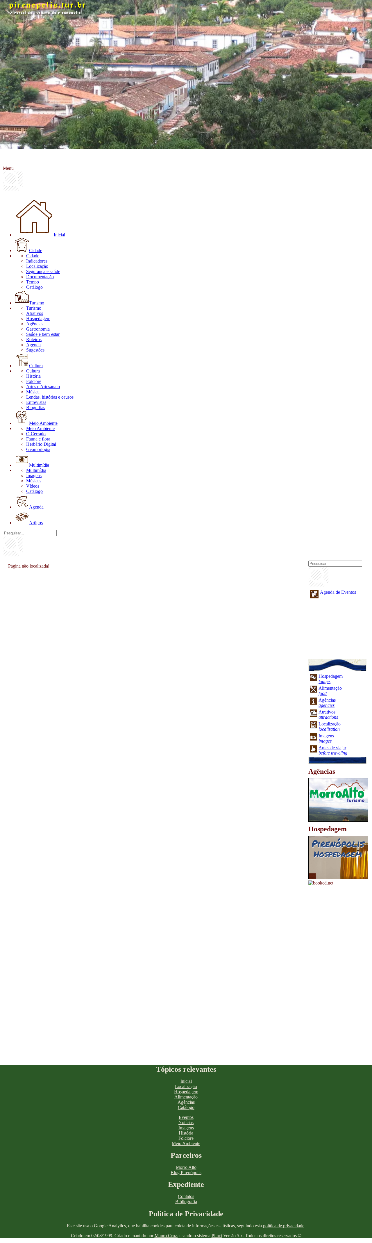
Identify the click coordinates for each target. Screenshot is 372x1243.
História (33, 376)
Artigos (36, 522)
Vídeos (32, 486)
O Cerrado (36, 433)
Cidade (35, 250)
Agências (34, 323)
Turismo (36, 302)
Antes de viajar (333, 750)
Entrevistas (36, 402)
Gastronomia (38, 329)
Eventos (186, 1117)
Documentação (40, 276)
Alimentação (186, 1096)
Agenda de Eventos (338, 592)
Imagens (34, 475)
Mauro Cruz (166, 1235)
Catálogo (34, 287)
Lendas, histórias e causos (50, 397)
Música (33, 391)
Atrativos (34, 313)
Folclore (33, 381)
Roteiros (34, 339)
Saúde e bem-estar (43, 334)
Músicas (33, 480)
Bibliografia (186, 1201)
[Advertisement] (154, 612)
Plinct (217, 1235)
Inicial (59, 234)
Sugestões (35, 349)
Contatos (186, 1196)
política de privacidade (283, 1225)
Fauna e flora (38, 438)
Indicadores (36, 260)
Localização (37, 266)
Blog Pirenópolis (186, 1172)
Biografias (35, 407)
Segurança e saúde (43, 271)
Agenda (33, 344)
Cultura (36, 365)
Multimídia (39, 465)
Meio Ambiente (43, 423)
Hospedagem (38, 318)
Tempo (32, 281)
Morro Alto (186, 1167)
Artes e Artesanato (43, 386)
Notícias (186, 1122)
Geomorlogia (38, 449)
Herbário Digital (41, 444)
